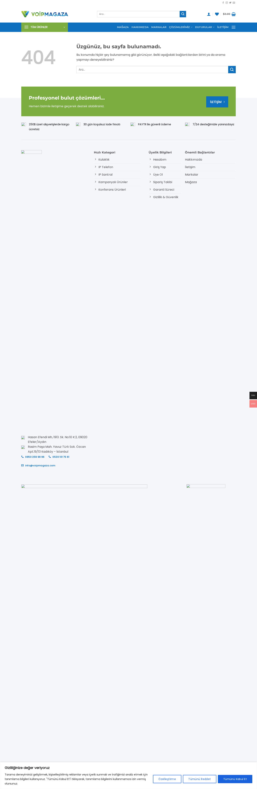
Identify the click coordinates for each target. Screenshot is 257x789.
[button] (209, 14)
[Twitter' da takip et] (230, 3)
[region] (128, 775)
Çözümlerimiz (179, 27)
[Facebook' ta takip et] (223, 3)
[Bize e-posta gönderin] (234, 3)
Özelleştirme (167, 779)
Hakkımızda (140, 27)
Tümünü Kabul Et (235, 779)
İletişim (223, 27)
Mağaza (123, 27)
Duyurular (203, 27)
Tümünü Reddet (199, 779)
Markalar (159, 27)
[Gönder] (183, 14)
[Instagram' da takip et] (227, 3)
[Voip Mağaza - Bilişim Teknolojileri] (56, 14)
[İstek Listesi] (217, 14)
